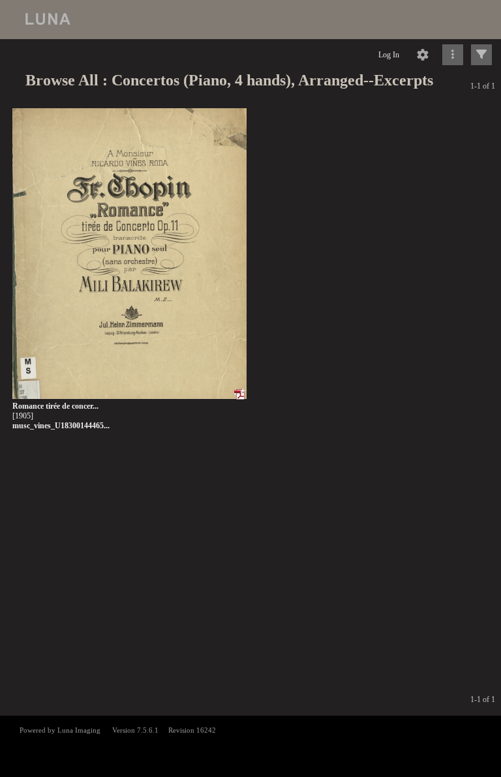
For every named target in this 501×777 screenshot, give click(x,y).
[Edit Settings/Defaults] (422, 54)
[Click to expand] (481, 54)
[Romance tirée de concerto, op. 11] (129, 253)
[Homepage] (250, 19)
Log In (388, 54)
